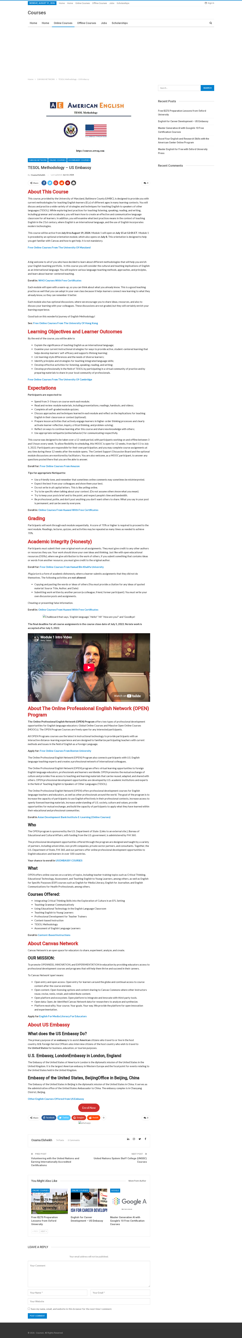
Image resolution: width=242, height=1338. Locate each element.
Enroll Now (89, 1107)
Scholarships (123, 3)
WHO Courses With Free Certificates (59, 280)
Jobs (111, 3)
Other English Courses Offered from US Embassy (56, 1098)
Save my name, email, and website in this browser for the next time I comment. (71, 1309)
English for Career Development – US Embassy (183, 121)
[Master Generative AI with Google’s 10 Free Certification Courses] (128, 1201)
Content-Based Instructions (54, 934)
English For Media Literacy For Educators (63, 1016)
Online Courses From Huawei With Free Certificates (68, 509)
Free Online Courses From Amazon (60, 466)
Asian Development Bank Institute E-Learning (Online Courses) (74, 817)
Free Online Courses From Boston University (65, 750)
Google (115, 1190)
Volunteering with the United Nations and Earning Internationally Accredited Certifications (55, 1162)
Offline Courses (99, 3)
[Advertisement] (121, 52)
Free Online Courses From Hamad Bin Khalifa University (72, 566)
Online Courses (82, 3)
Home (62, 3)
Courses (37, 12)
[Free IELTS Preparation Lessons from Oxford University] (49, 1201)
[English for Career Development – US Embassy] (89, 1201)
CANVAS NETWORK (38, 160)
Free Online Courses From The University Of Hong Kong (65, 323)
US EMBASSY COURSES (79, 160)
